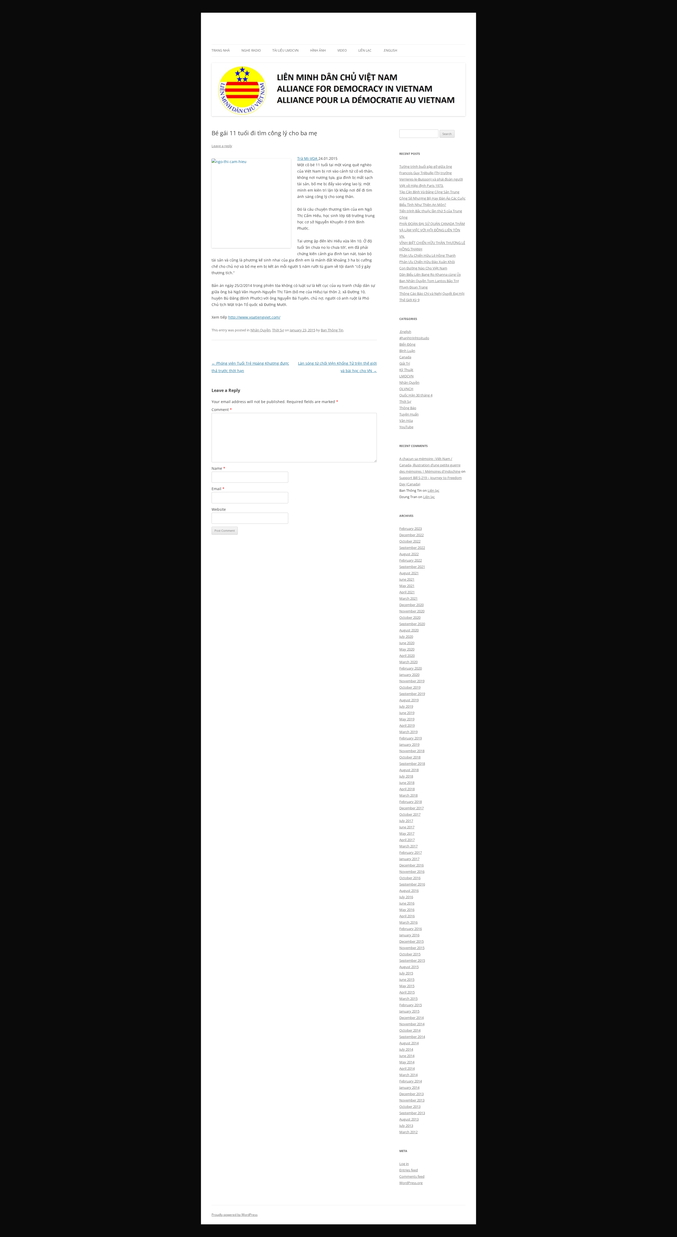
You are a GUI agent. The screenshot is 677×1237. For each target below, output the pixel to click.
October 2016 (409, 877)
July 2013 (406, 1125)
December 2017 (411, 808)
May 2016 (406, 909)
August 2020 (409, 630)
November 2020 (411, 611)
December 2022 (411, 534)
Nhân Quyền (260, 330)
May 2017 (406, 833)
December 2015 (411, 941)
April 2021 (407, 592)
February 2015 (410, 1005)
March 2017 (408, 846)
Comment (222, 409)
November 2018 (411, 750)
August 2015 (409, 966)
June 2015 (406, 979)
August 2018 (409, 770)
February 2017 (410, 852)
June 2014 (406, 1055)
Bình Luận (407, 350)
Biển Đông (407, 344)
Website (219, 509)
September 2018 (412, 763)
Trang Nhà (221, 50)
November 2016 (411, 871)
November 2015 (411, 947)
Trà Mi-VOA (307, 158)
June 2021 (406, 579)
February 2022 (410, 560)
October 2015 (409, 954)
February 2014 (410, 1081)
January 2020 (409, 674)
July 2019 (406, 706)
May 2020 (406, 649)
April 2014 (407, 1068)
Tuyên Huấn (409, 414)
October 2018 (409, 757)
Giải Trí (404, 363)
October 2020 (409, 617)
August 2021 (409, 573)
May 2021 (406, 585)
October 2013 (409, 1106)
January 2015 (409, 1011)
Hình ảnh (318, 50)
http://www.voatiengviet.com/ (254, 317)
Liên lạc (365, 50)
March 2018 (408, 795)
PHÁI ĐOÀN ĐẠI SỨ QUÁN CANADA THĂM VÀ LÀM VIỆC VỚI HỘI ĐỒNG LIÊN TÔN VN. (432, 230)
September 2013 (412, 1112)
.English (390, 50)
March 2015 (408, 998)
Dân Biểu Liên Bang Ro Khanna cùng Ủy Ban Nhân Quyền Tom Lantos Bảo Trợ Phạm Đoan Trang (430, 281)
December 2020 (411, 604)
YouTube (406, 427)
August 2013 (409, 1119)
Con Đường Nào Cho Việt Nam (423, 268)
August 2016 (409, 890)
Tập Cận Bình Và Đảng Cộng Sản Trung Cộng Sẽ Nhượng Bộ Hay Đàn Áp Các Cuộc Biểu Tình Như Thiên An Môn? (432, 198)
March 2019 (408, 731)
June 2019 (406, 712)
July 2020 (406, 636)
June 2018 (406, 782)
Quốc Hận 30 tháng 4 (415, 395)
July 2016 (406, 897)
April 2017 (407, 839)
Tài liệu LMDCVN (285, 50)
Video (342, 50)
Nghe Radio (251, 50)
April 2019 (407, 725)
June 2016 (406, 903)
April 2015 (407, 992)
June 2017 (406, 827)
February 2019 (410, 738)
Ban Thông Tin (332, 330)
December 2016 (411, 865)
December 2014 (411, 1017)
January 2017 (409, 858)
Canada (405, 357)
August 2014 (409, 1043)
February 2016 (410, 928)
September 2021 (412, 566)
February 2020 (410, 668)
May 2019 (406, 719)
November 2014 (411, 1024)
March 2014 (408, 1074)
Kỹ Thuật (406, 369)
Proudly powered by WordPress (235, 1214)
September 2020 (412, 623)
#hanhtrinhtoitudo (414, 338)
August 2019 (409, 700)
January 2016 (409, 935)
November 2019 (411, 681)
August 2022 (409, 554)
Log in (404, 1163)
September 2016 (412, 884)
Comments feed (411, 1176)
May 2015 (406, 985)
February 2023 (410, 528)
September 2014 (412, 1036)
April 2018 (407, 789)
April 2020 (407, 655)
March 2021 (408, 598)
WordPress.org (411, 1182)
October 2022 (409, 541)
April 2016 (407, 916)
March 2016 (408, 922)
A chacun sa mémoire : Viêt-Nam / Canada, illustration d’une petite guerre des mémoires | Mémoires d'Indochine (429, 465)
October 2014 (409, 1030)
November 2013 (411, 1100)
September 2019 (412, 693)
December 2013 (411, 1093)
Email (218, 488)
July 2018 (406, 776)
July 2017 (406, 820)
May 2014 (406, 1062)
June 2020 (406, 642)
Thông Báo (407, 407)
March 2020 (408, 662)
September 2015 (412, 960)
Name (218, 468)
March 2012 (408, 1132)
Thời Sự (278, 330)
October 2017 (409, 814)
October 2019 (409, 687)
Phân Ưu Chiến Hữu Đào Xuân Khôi (427, 261)
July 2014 (406, 1049)
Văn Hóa (406, 420)
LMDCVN (227, 25)
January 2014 (409, 1087)
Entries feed (408, 1170)
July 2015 (406, 973)
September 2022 (412, 547)
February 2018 (410, 801)
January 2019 (409, 744)
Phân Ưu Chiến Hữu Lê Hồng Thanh (427, 255)
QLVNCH (406, 388)
